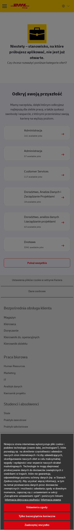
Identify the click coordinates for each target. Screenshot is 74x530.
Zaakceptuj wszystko (37, 525)
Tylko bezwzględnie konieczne (37, 516)
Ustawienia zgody (36, 507)
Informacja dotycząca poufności (22, 499)
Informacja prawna (51, 499)
